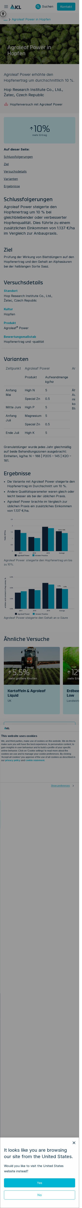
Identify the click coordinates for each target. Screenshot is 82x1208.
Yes (39, 1183)
